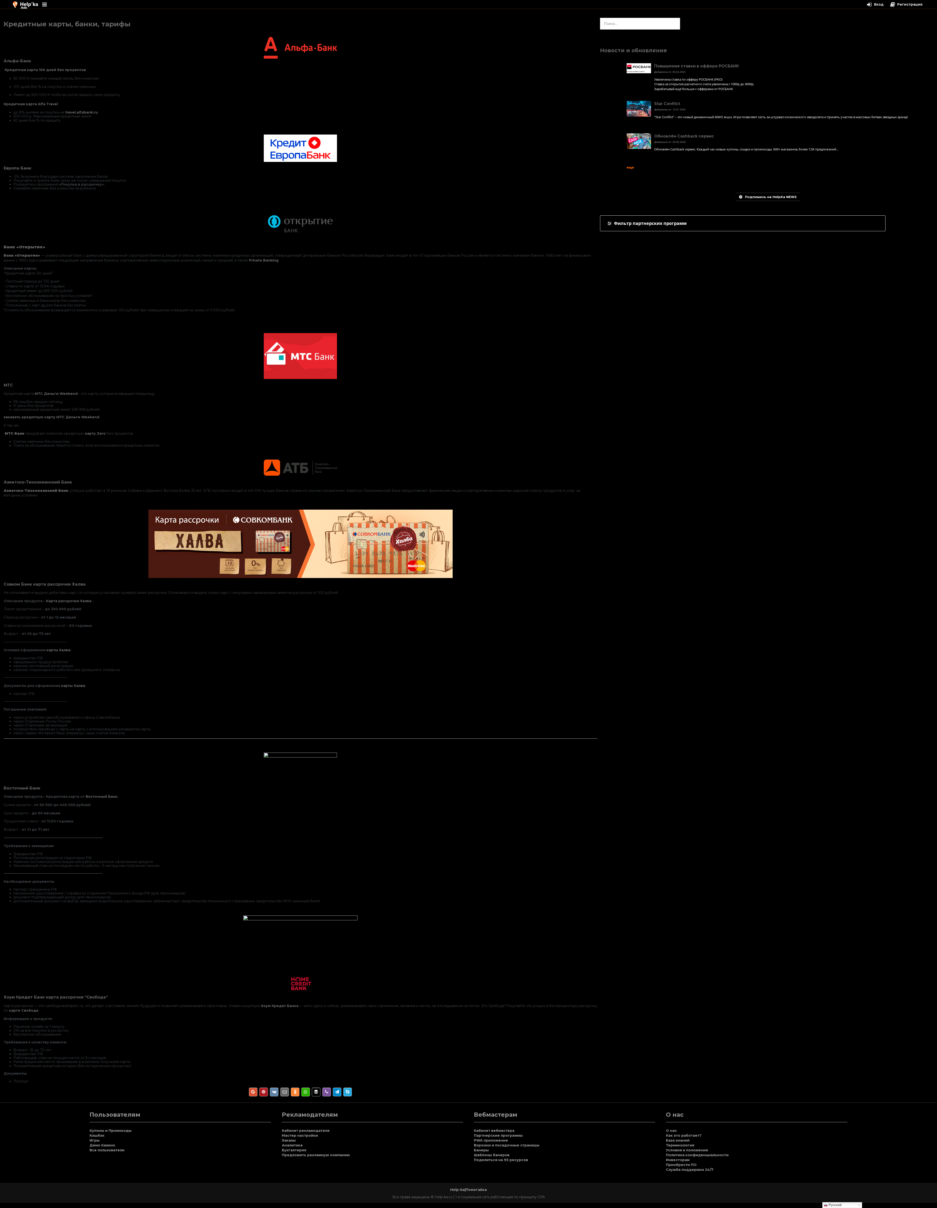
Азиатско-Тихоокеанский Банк (38, 482)
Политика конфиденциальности (697, 1155)
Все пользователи (107, 1150)
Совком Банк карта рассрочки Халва (45, 584)
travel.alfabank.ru (81, 112)
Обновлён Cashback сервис (684, 136)
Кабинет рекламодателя (305, 1130)
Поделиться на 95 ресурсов (501, 1160)
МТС (8, 385)
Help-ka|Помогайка (468, 1189)
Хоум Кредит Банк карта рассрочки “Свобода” (56, 997)
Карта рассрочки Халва (68, 601)
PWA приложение (491, 1140)
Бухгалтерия (294, 1150)
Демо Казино (102, 1145)
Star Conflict (667, 103)
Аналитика (292, 1145)
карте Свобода (23, 1010)
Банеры (481, 1150)
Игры (95, 1140)
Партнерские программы (498, 1135)
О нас (671, 1130)
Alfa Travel (48, 104)
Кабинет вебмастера (494, 1130)
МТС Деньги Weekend (56, 393)
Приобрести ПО (681, 1165)
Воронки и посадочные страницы (506, 1145)
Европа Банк (17, 168)
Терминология (680, 1145)
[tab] (742, 223)
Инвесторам (678, 1160)
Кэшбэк (97, 1135)
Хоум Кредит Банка (279, 1006)
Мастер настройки (300, 1135)
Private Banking (263, 260)
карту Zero (95, 433)
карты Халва (58, 650)
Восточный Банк (22, 788)
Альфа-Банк (17, 60)
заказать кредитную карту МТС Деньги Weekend (51, 417)
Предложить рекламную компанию (316, 1155)
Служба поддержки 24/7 (689, 1169)
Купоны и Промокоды (111, 1130)
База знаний (678, 1140)
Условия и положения (687, 1150)
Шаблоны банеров (491, 1155)
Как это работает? (684, 1135)
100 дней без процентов (62, 70)
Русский (835, 1205)
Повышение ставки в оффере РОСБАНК (696, 66)
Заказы (289, 1140)
